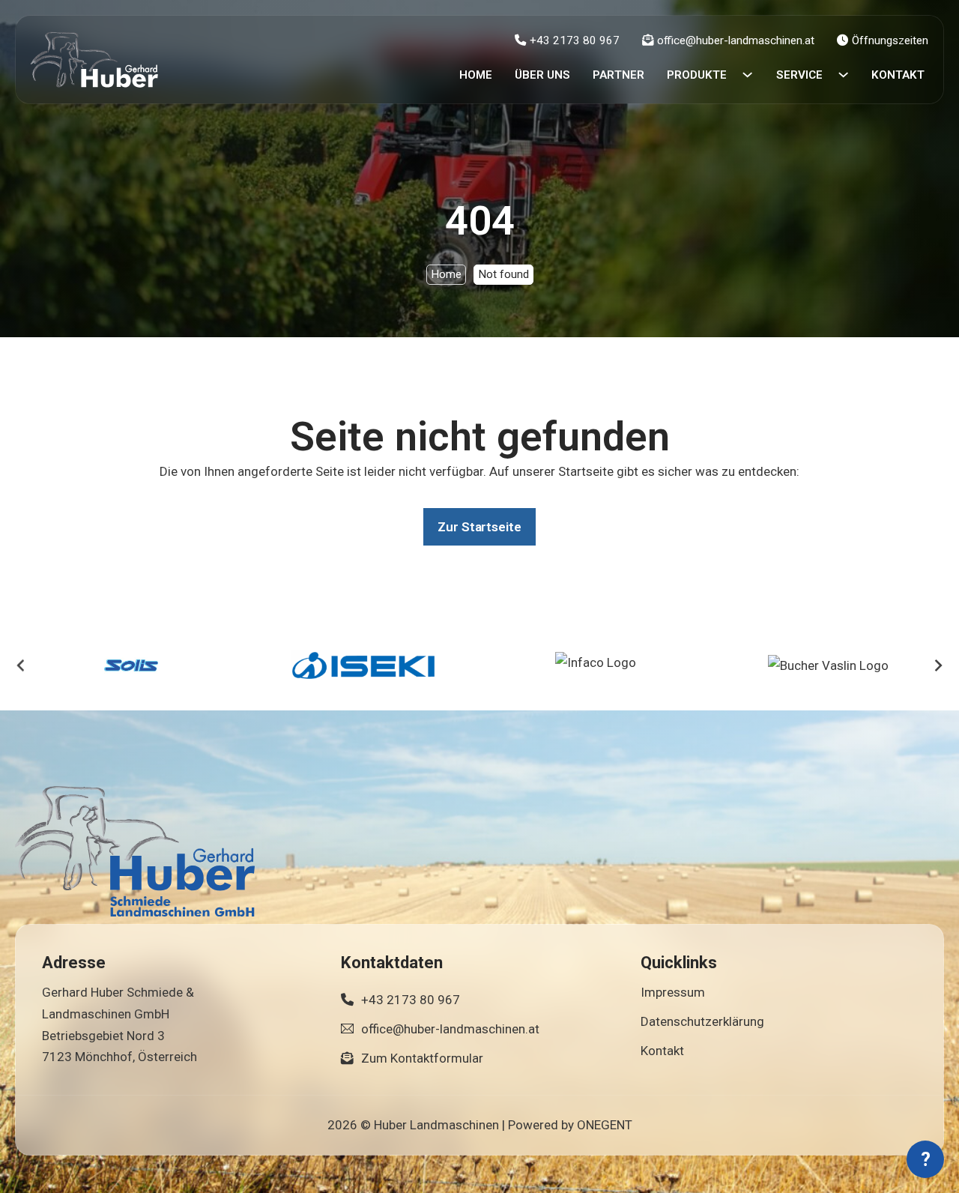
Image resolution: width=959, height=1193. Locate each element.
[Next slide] (937, 665)
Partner (618, 75)
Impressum (673, 992)
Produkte (697, 75)
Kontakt (898, 75)
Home (475, 75)
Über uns (542, 75)
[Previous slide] (21, 665)
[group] (131, 665)
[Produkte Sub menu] (747, 74)
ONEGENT (604, 1124)
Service (799, 75)
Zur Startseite (479, 526)
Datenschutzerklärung (702, 1021)
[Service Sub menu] (843, 74)
